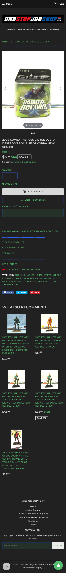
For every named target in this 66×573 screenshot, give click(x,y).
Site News (33, 521)
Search (33, 506)
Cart (61, 4)
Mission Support (33, 510)
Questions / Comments (15, 206)
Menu (9, 4)
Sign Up (58, 545)
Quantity (7, 170)
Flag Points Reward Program (33, 517)
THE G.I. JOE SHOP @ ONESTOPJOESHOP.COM (36, 564)
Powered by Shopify (32, 567)
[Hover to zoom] (33, 90)
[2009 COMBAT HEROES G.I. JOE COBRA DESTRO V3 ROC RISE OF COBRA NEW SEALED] (32, 133)
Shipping (7, 162)
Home (5, 41)
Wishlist (33, 524)
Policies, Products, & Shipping (33, 513)
